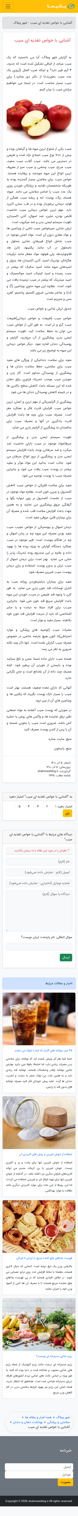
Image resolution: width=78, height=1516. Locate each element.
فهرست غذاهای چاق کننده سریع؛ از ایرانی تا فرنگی (44, 1258)
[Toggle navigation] (8, 6)
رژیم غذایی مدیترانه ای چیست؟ (54, 1356)
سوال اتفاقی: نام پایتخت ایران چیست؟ (46, 937)
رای (67, 813)
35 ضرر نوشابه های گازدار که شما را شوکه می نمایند (43, 1050)
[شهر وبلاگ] (61, 6)
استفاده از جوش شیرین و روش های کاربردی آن (45, 1154)
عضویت (65, 1482)
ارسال (66, 957)
